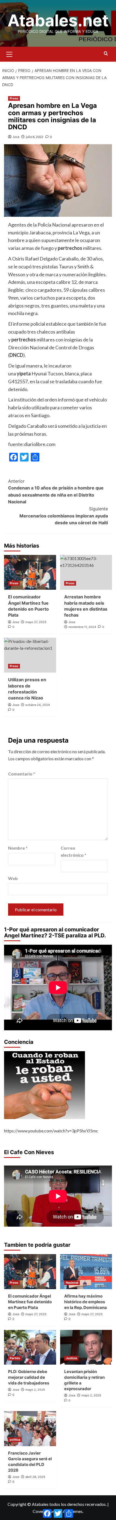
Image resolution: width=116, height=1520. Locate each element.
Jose (16, 137)
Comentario (21, 773)
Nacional (72, 1283)
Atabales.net (58, 20)
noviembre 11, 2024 (82, 627)
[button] (9, 53)
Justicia (71, 1358)
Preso (14, 98)
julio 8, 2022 (34, 137)
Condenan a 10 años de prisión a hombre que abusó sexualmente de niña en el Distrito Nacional (56, 491)
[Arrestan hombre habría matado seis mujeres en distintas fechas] (86, 572)
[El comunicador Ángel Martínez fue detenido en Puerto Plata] (30, 572)
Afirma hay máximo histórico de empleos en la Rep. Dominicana (85, 1301)
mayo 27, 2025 (35, 622)
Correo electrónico (73, 851)
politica (15, 1440)
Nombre (18, 847)
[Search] (106, 53)
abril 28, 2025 (35, 1477)
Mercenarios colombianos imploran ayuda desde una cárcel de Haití (63, 515)
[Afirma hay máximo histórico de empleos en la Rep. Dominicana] (86, 1271)
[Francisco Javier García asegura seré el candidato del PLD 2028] (30, 1428)
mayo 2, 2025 (35, 1390)
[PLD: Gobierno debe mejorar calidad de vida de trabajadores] (30, 1347)
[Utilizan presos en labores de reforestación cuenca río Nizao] (30, 655)
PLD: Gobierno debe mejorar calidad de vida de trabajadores (28, 1377)
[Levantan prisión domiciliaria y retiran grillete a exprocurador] (86, 1347)
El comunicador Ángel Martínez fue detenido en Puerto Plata (30, 1301)
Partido (15, 1358)
